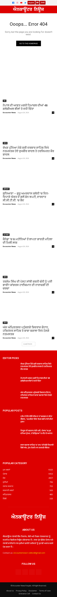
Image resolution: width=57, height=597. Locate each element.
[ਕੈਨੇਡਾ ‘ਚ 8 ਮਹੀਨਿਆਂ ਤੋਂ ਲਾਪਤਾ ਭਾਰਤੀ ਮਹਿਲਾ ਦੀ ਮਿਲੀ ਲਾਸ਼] (28, 223)
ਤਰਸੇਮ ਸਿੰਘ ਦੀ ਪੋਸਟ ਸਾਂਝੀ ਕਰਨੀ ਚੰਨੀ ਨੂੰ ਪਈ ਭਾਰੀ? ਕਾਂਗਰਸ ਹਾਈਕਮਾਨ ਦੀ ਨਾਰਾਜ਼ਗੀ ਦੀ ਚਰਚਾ (27, 285)
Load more (27, 344)
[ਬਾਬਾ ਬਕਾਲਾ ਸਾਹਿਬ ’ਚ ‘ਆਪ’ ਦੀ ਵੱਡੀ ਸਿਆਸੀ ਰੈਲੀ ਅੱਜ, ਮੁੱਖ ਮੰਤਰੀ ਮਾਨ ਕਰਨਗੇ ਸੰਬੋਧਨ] (10, 449)
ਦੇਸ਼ (5, 101)
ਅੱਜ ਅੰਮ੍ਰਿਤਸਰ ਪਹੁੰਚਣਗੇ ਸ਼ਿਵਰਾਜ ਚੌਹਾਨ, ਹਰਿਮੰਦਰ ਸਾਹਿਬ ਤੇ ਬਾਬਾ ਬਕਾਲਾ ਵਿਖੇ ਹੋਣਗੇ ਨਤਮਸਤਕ (26, 331)
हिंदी (37, 2)
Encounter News (9, 112)
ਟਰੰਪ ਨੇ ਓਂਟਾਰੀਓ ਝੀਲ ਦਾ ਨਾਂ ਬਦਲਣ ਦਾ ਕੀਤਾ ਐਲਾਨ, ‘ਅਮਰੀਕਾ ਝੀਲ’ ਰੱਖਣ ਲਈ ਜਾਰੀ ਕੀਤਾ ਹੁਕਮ (36, 419)
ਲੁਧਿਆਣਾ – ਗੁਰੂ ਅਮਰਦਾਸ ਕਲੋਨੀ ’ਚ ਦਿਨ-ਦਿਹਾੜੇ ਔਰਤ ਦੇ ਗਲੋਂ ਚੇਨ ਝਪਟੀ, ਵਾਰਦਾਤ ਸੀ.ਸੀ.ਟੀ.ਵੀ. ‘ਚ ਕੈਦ (26, 197)
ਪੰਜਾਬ (5, 143)
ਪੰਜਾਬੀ (43, 2)
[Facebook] (13, 3)
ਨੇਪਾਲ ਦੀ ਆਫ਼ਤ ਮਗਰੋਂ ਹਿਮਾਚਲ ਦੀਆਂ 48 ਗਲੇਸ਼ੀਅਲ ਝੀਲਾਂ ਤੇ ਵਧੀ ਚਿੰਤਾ (25, 107)
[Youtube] (38, 572)
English (31, 2)
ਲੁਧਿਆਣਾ (6, 189)
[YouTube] (21, 3)
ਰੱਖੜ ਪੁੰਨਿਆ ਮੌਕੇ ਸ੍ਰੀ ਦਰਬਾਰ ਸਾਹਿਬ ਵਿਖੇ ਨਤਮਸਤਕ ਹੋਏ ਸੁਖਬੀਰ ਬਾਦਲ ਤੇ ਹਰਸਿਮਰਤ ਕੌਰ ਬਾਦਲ (28, 151)
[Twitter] (25, 3)
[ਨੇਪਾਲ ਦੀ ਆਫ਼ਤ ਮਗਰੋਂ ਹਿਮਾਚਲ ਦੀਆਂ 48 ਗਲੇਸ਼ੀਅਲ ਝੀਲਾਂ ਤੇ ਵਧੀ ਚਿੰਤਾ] (28, 89)
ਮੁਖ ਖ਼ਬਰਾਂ (6, 235)
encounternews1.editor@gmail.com (29, 553)
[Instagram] (17, 3)
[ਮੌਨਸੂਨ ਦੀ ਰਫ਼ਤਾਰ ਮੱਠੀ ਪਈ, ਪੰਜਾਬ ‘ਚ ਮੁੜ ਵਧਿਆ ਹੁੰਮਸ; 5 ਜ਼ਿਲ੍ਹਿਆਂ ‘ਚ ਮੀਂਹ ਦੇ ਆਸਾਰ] (10, 434)
